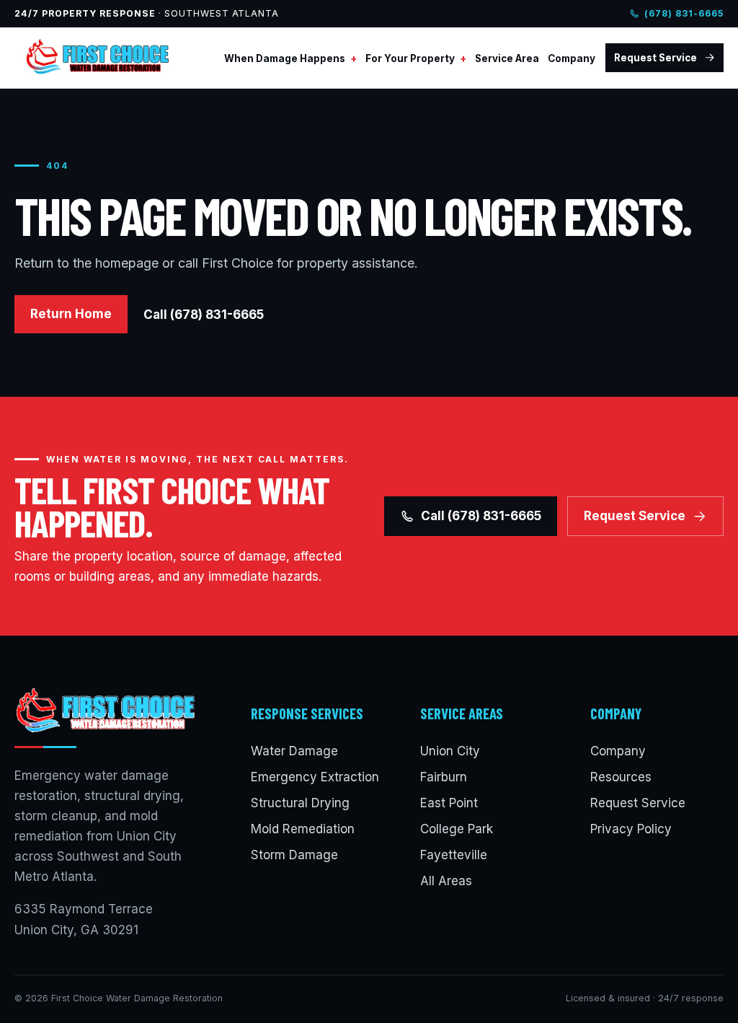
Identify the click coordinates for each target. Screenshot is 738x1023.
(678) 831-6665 (684, 13)
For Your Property (410, 58)
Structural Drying (300, 803)
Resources (621, 777)
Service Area (507, 58)
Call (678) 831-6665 (203, 314)
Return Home (71, 314)
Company (571, 58)
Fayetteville (453, 855)
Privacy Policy (631, 829)
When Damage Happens (284, 58)
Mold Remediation (303, 829)
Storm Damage (294, 855)
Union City (450, 751)
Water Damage (294, 751)
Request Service (655, 57)
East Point (449, 803)
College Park (456, 829)
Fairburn (443, 777)
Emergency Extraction (315, 777)
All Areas (446, 881)
